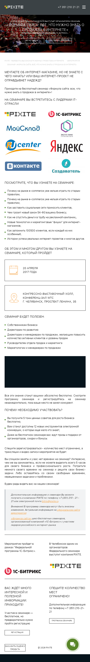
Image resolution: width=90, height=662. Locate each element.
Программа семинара (59, 40)
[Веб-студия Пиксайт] (14, 7)
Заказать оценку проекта (15, 647)
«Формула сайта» (21, 518)
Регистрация (32, 40)
